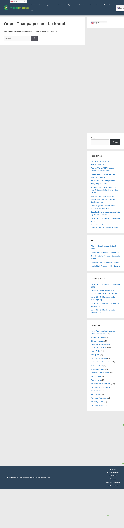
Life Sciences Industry (63, 5)
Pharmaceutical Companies (101, 384)
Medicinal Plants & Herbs (100, 373)
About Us (113, 469)
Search (93, 138)
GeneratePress (45, 477)
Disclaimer (113, 479)
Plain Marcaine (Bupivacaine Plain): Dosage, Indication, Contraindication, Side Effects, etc (104, 199)
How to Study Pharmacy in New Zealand (105, 266)
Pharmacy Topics (44, 5)
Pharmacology (96, 394)
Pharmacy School (97, 402)
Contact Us (113, 476)
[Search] (34, 38)
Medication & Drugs (98, 369)
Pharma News (95, 5)
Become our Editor (113, 472)
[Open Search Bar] (32, 11)
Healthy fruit (95, 355)
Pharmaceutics (96, 391)
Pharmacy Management (99, 398)
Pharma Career (96, 376)
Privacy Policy (113, 485)
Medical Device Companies (100, 362)
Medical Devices (108, 5)
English (96, 23)
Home (33, 5)
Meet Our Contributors (113, 482)
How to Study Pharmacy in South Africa (105, 252)
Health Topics (80, 5)
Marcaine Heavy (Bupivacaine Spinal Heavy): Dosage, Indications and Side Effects (104, 190)
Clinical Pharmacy (97, 341)
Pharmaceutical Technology (101, 387)
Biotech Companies (98, 337)
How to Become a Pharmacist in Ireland (105, 262)
